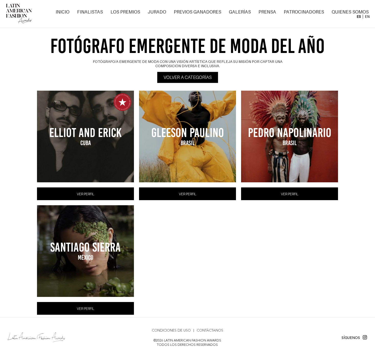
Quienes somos (350, 12)
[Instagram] (364, 337)
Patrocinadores (304, 12)
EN (367, 16)
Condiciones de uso (171, 330)
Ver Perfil (85, 194)
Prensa (267, 12)
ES (359, 16)
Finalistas (90, 12)
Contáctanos (210, 330)
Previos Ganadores (197, 12)
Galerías (240, 12)
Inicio (62, 12)
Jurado (157, 12)
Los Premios (125, 12)
